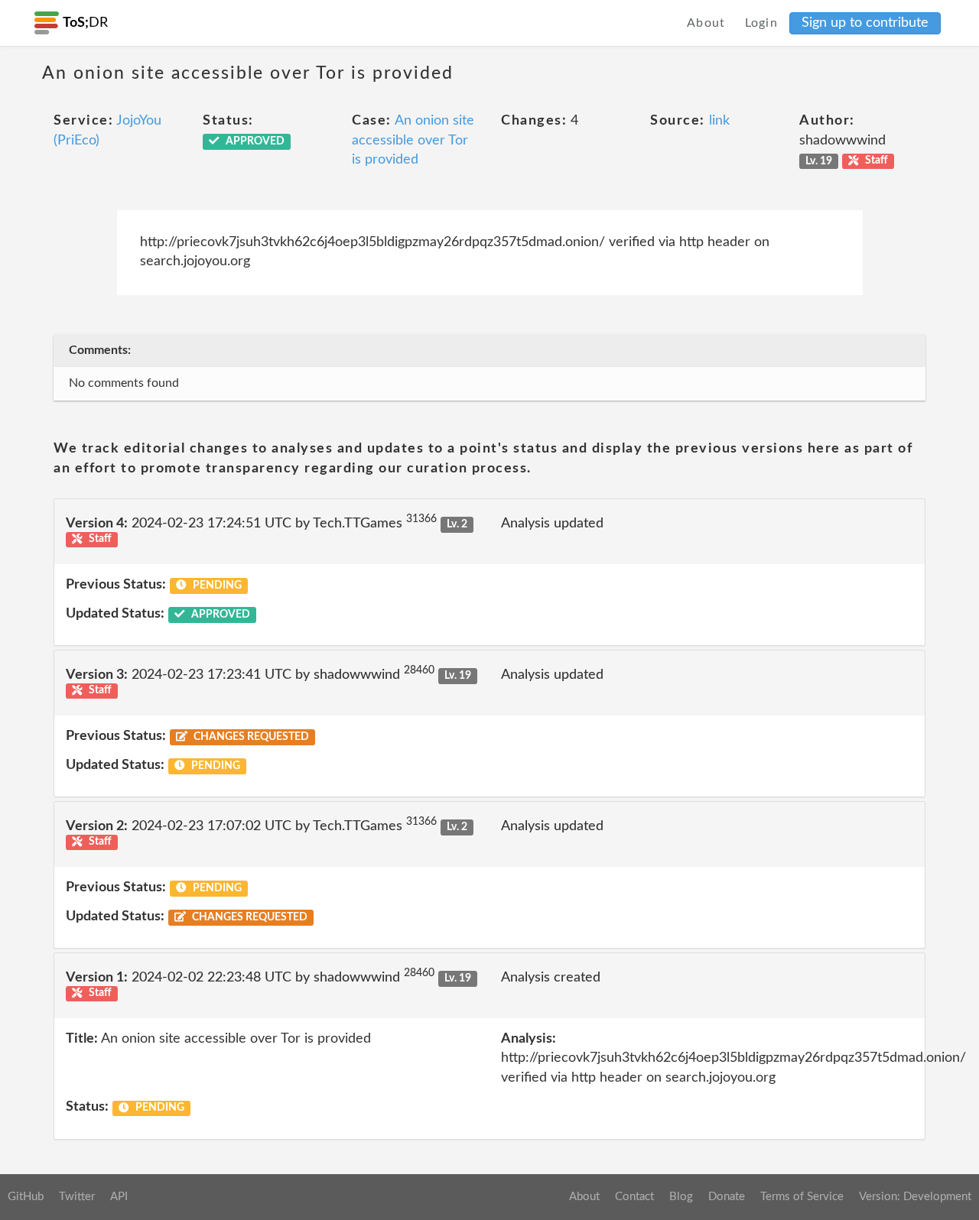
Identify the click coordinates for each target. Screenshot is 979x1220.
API (119, 1196)
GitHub (26, 1196)
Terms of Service (802, 1196)
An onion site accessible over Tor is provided (413, 140)
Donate (726, 1196)
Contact (634, 1196)
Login (762, 23)
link (719, 121)
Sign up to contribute (865, 23)
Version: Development (915, 1196)
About (706, 23)
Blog (681, 1196)
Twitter (77, 1196)
